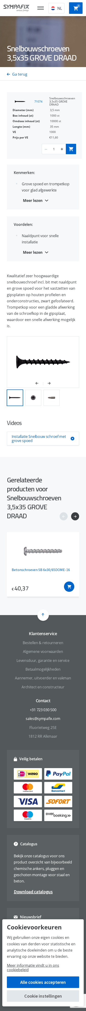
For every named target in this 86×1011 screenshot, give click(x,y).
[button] (39, 383)
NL (59, 8)
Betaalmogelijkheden (42, 669)
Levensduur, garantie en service (43, 660)
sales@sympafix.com (43, 718)
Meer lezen (33, 200)
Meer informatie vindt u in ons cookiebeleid (33, 967)
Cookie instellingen (43, 996)
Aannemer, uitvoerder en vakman (43, 678)
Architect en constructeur (43, 687)
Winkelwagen (78, 5)
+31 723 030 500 (43, 709)
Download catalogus (33, 891)
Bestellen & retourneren (43, 642)
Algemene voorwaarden (43, 651)
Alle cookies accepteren (43, 982)
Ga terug (19, 74)
